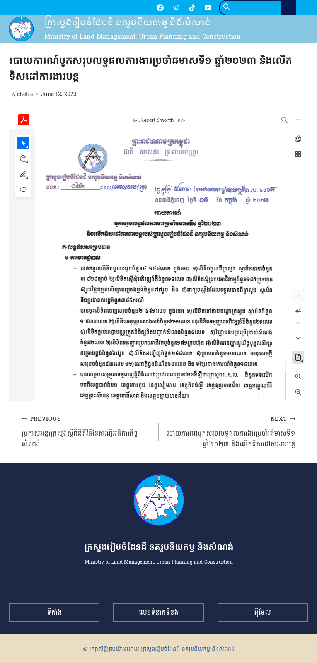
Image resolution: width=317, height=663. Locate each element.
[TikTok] (192, 8)
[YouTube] (208, 8)
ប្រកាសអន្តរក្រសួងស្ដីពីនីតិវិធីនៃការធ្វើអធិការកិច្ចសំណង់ (80, 432)
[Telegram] (176, 8)
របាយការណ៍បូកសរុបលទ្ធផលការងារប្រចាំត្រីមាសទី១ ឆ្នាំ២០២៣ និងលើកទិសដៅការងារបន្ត (231, 432)
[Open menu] (301, 29)
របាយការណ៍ (22, 46)
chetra (25, 94)
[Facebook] (160, 8)
